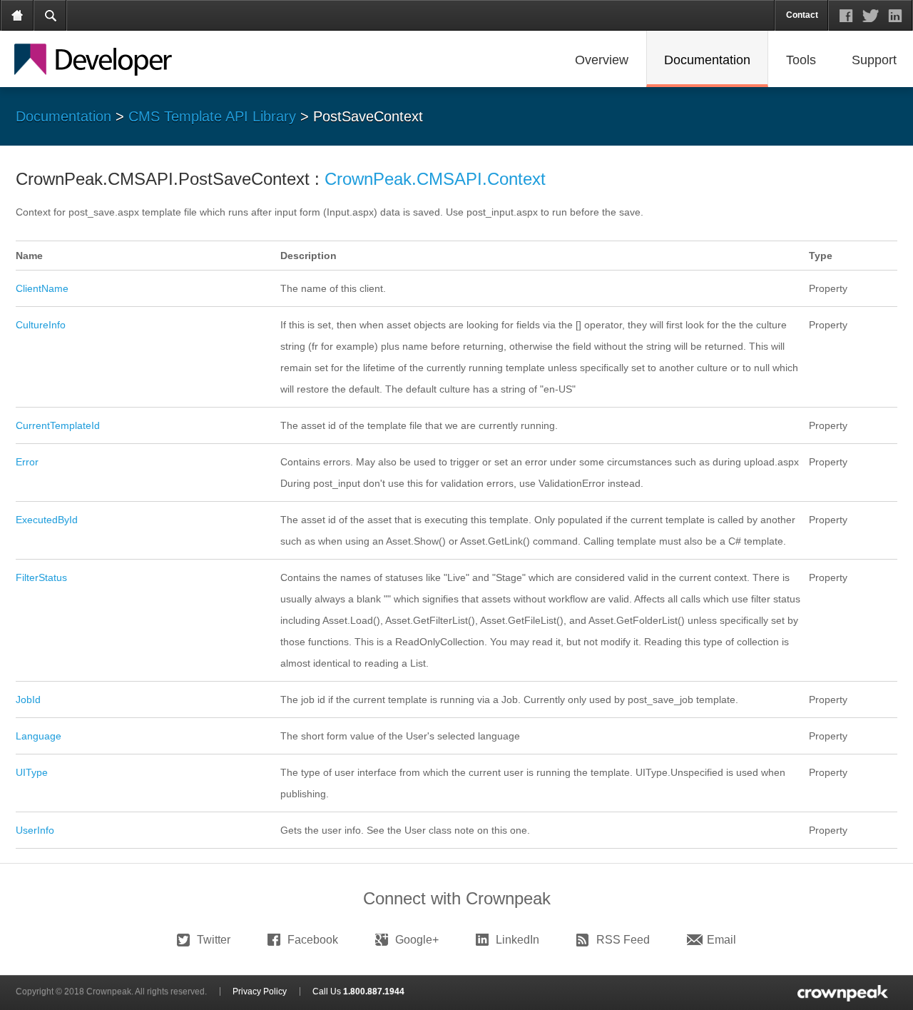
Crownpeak (107, 60)
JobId (28, 699)
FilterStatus (41, 577)
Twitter (213, 940)
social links (871, 15)
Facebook (312, 940)
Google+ (417, 940)
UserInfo (35, 830)
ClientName (42, 288)
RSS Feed (623, 940)
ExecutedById (47, 519)
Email (721, 940)
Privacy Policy (260, 991)
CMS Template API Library (212, 116)
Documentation (63, 116)
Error (27, 462)
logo (841, 992)
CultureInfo (41, 324)
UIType (32, 772)
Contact (802, 15)
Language (38, 736)
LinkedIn (517, 940)
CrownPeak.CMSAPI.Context (435, 178)
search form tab (50, 15)
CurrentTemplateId (58, 425)
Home (17, 15)
